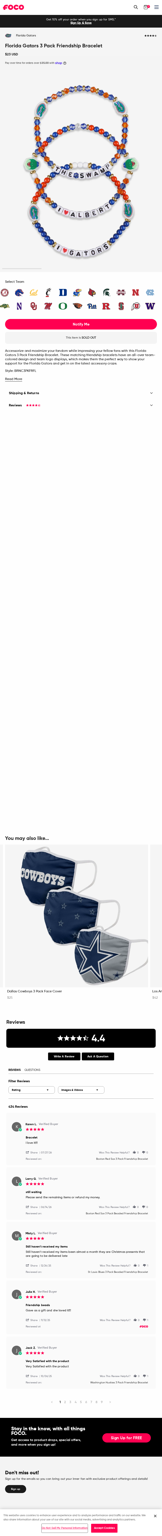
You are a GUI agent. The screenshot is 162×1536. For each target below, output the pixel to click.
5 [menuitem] (81, 1402)
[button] (33, 1152)
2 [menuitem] (65, 1402)
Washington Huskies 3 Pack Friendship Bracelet (119, 1382)
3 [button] (100, 268)
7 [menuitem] (91, 1402)
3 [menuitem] (70, 1402)
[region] (81, 1522)
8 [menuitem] (96, 1402)
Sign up (15, 1489)
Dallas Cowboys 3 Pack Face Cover (34, 991)
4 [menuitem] (76, 1402)
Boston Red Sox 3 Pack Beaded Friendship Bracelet (117, 1213)
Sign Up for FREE (126, 1438)
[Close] (155, 1516)
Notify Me (81, 324)
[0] (146, 7)
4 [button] (140, 268)
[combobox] (31, 1090)
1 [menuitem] (60, 1402)
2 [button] (61, 268)
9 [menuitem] (102, 1402)
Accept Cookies (104, 1528)
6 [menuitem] (86, 1402)
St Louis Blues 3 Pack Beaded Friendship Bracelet (118, 1272)
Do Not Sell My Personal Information (65, 1528)
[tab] (64, 1056)
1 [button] (22, 268)
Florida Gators (26, 35)
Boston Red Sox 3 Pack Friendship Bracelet (122, 1159)
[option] (81, 21)
